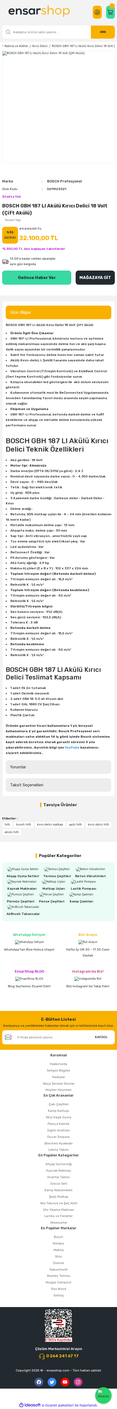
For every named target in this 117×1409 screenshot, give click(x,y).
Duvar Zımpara (58, 1137)
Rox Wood (58, 1289)
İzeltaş (59, 1295)
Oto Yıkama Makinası (58, 1210)
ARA (103, 32)
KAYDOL (101, 1037)
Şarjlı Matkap (58, 1197)
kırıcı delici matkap (50, 824)
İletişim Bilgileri (58, 1070)
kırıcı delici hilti (98, 824)
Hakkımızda (58, 1064)
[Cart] (110, 12)
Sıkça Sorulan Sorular (59, 1083)
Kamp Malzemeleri (58, 1190)
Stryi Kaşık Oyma (58, 1117)
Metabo (58, 1243)
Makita (59, 1250)
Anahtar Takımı (58, 1177)
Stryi (58, 1256)
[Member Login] (97, 12)
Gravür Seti (58, 1183)
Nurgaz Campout (58, 1282)
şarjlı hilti (75, 824)
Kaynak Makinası (58, 1170)
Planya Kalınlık (58, 1124)
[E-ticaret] (58, 1405)
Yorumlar (18, 767)
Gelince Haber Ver (37, 277)
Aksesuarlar (58, 1222)
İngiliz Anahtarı (58, 1130)
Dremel (58, 1263)
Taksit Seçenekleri (26, 785)
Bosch (58, 1237)
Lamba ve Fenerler (58, 1216)
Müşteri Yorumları (58, 1090)
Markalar (58, 1077)
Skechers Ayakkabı (58, 1143)
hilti (7, 824)
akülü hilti (12, 832)
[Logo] (40, 12)
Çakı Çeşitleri (59, 1104)
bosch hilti (23, 824)
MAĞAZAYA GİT (95, 277)
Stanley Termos (58, 1276)
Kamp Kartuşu (58, 1111)
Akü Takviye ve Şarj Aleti (58, 1203)
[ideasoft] (30, 1405)
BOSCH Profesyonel (64, 181)
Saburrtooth (59, 1269)
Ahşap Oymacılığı (58, 1164)
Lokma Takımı (58, 1150)
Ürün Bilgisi (20, 312)
